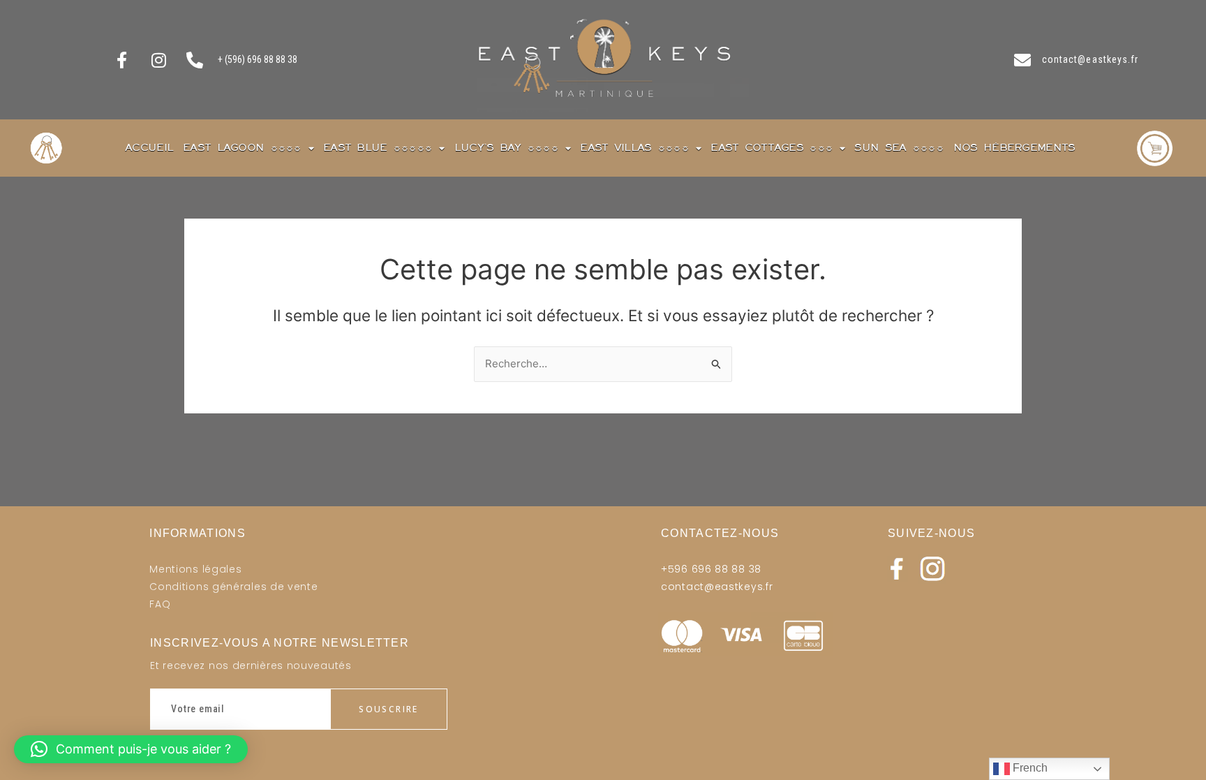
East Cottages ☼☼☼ (771, 147)
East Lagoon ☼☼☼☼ (242, 147)
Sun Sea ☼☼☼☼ (898, 147)
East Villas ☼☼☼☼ (634, 147)
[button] (131, 749)
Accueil (149, 147)
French (1029, 768)
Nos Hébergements (1014, 147)
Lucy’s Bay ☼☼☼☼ (506, 147)
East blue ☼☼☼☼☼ (377, 147)
